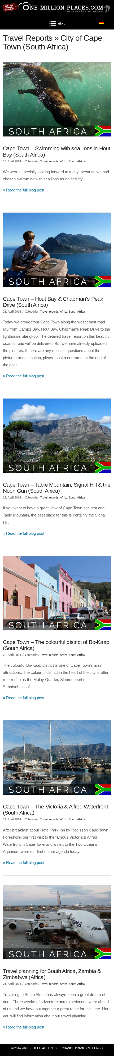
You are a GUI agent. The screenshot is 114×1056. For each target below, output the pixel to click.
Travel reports (49, 161)
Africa (63, 161)
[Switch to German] (101, 22)
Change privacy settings (82, 1048)
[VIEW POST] (57, 99)
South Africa (77, 161)
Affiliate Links (44, 1048)
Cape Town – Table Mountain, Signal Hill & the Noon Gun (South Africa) (56, 488)
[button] (57, 24)
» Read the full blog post (23, 190)
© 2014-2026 (19, 1048)
